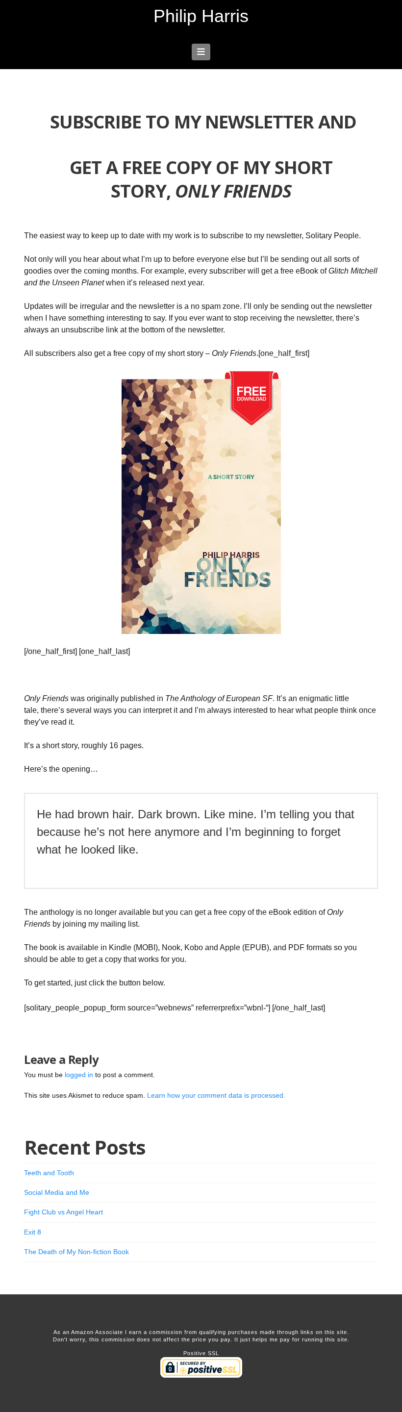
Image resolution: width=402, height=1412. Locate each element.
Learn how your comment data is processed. (216, 1095)
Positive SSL (201, 1353)
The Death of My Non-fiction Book (76, 1252)
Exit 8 (32, 1232)
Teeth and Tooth (49, 1173)
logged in (79, 1075)
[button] (201, 52)
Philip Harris (201, 16)
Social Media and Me (56, 1192)
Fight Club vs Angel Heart (63, 1212)
